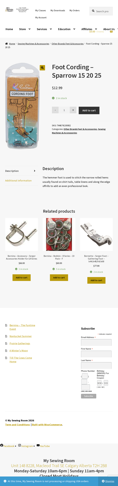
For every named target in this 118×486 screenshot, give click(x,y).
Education (64, 29)
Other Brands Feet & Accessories (68, 43)
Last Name (87, 360)
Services (42, 29)
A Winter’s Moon (18, 350)
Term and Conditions (17, 424)
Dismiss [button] (109, 481)
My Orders (75, 10)
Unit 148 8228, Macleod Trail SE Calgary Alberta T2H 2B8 (59, 465)
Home (9, 29)
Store (22, 29)
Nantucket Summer (20, 336)
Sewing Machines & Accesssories (33, 43)
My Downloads (58, 10)
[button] (42, 67)
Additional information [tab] (18, 180)
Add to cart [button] (21, 277)
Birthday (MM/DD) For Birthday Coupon (103, 374)
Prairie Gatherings (19, 343)
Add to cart (89, 110)
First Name (87, 348)
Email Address (88, 337)
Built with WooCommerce (47, 424)
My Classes (40, 10)
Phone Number (88, 371)
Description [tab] (12, 171)
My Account (41, 17)
